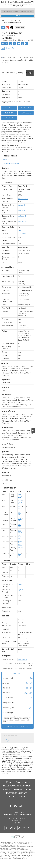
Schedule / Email (26, 108)
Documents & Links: (9, 155)
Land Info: (5, 615)
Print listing (9, 118)
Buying (6, 789)
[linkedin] (15, 828)
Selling (18, 789)
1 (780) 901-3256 (6, 739)
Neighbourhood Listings (10, 20)
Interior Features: (7, 444)
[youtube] (20, 828)
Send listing (9, 113)
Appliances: (5, 451)
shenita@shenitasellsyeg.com (17, 814)
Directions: (5, 168)
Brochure (6, 159)
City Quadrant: (6, 379)
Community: (5, 387)
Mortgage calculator (26, 113)
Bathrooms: (5, 560)
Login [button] (20, 27)
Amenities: (4, 363)
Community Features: (8, 411)
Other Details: (7, 580)
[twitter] (11, 828)
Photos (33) (9, 108)
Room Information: (8, 487)
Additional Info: (7, 267)
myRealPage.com (17, 837)
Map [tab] (13, 48)
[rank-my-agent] (28, 828)
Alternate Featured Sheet (11, 163)
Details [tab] (3, 48)
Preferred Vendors (16, 793)
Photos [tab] (8, 48)
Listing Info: (6, 655)
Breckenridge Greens (12, 22)
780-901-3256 (18, 6)
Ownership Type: (6, 480)
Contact (23, 796)
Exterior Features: (7, 427)
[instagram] (24, 828)
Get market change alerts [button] (17, 726)
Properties (21, 782)
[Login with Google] (7, 29)
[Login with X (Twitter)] (11, 29)
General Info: (6, 182)
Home (9, 782)
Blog (28, 789)
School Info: (6, 607)
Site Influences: (6, 395)
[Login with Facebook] (3, 29)
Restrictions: (5, 472)
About (10, 796)
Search (17, 16)
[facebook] (6, 828)
